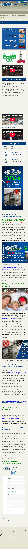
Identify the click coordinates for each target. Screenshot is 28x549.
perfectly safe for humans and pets (17, 372)
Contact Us (20, 530)
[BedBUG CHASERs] (6, 6)
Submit (9, 510)
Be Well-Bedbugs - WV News (9, 146)
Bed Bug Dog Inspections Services (15, 401)
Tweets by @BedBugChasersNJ (8, 127)
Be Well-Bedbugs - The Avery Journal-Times (12, 152)
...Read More (18, 148)
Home (16, 530)
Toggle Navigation (2, 22)
